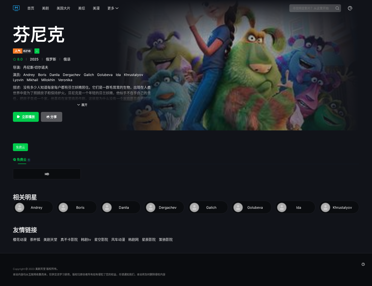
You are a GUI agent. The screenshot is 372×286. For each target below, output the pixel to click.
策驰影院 (166, 239)
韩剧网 (133, 239)
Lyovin (19, 80)
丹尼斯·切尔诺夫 (36, 67)
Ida (119, 75)
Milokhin (49, 80)
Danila (56, 75)
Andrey (30, 75)
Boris (43, 75)
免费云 (20, 147)
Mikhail (33, 80)
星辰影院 (149, 239)
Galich (90, 75)
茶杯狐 (35, 239)
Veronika (66, 80)
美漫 (96, 8)
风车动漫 (118, 239)
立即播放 (28, 117)
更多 (113, 8)
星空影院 (101, 239)
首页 (30, 8)
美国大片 (63, 8)
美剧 (45, 8)
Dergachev (73, 75)
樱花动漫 (20, 239)
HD (47, 174)
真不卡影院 (69, 239)
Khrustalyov (134, 75)
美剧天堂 (50, 239)
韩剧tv (86, 239)
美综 (81, 8)
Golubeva (106, 75)
